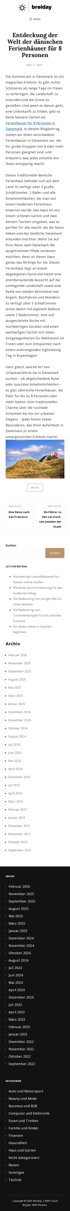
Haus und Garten (22, 1150)
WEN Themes (39, 1205)
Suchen (11, 545)
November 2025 (19, 663)
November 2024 (19, 720)
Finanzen (16, 1135)
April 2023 (15, 793)
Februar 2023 (17, 810)
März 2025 (15, 696)
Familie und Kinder (24, 1128)
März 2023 (15, 801)
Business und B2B (23, 1106)
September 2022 (19, 850)
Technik (15, 1180)
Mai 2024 (14, 761)
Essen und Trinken (23, 1120)
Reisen (35, 487)
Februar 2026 (17, 655)
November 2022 (19, 834)
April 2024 (15, 769)
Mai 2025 (14, 688)
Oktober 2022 (17, 842)
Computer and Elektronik (29, 1113)
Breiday (37, 1201)
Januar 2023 (16, 818)
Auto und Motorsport (26, 1091)
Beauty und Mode (23, 1098)
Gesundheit (18, 1143)
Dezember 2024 (19, 712)
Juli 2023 (14, 785)
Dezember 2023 (19, 777)
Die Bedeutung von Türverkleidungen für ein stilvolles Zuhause (37, 615)
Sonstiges (16, 1172)
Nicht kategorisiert (24, 1157)
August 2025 (17, 679)
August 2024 (17, 736)
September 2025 (19, 671)
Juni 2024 (14, 753)
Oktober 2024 (17, 728)
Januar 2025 (16, 704)
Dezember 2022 (19, 826)
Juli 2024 (14, 744)
